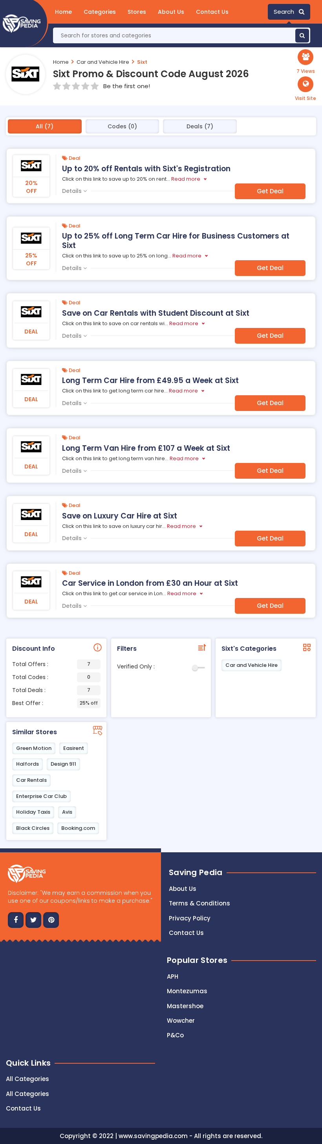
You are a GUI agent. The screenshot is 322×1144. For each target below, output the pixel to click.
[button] (305, 89)
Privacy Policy (189, 918)
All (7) (44, 126)
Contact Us (212, 12)
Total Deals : (51, 690)
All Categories (27, 1079)
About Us (171, 12)
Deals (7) (200, 126)
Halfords (27, 764)
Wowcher (181, 1020)
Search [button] (286, 11)
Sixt (142, 62)
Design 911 (63, 764)
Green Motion (33, 748)
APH (172, 976)
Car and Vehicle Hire (103, 62)
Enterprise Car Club (41, 796)
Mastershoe (185, 1006)
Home (63, 12)
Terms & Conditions (199, 903)
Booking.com (78, 828)
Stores (137, 12)
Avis (67, 812)
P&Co (175, 1035)
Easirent (73, 748)
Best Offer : (55, 703)
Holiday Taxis (33, 812)
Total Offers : (51, 664)
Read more (185, 179)
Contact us (186, 933)
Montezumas (187, 991)
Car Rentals (31, 780)
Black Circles (32, 828)
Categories (100, 12)
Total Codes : (51, 677)
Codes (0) (122, 126)
